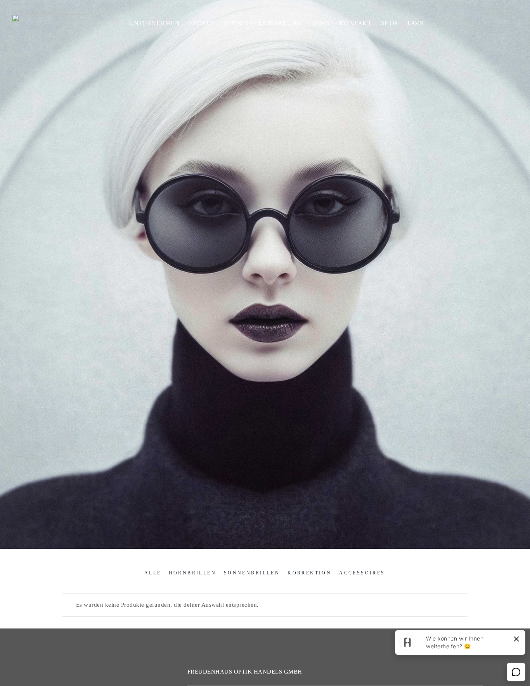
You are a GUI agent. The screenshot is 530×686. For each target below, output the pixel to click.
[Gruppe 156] (50, 17)
